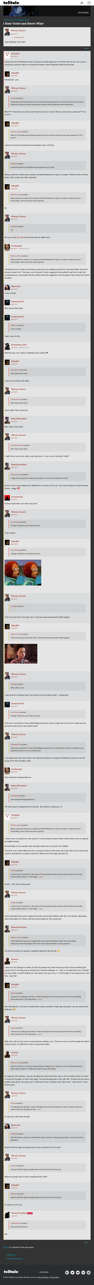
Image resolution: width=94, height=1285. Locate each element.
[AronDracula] (7, 498)
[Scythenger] (7, 247)
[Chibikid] (7, 55)
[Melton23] (7, 287)
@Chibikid (20, 237)
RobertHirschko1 (19, 418)
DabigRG (15, 73)
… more (40, 877)
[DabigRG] (7, 74)
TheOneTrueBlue (19, 1213)
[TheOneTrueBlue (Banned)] (7, 1214)
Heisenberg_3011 (19, 345)
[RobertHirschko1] (7, 420)
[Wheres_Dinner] (7, 32)
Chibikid (15, 53)
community (43, 1272)
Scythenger (16, 246)
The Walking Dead (18, 37)
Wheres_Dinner (18, 30)
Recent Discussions (15, 1259)
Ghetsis (14, 959)
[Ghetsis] (7, 961)
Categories (83, 13)
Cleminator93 (17, 301)
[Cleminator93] (7, 302)
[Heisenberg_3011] (7, 346)
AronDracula (17, 497)
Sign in (6, 1247)
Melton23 (15, 286)
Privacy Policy (54, 1277)
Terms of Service (43, 1277)
